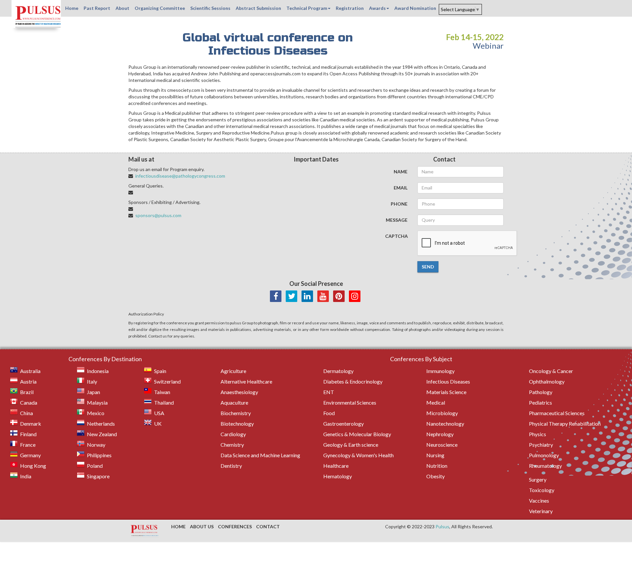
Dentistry (231, 466)
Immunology (440, 371)
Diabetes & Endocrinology (352, 381)
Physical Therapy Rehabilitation (565, 423)
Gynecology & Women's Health (358, 455)
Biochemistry (236, 413)
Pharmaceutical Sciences (557, 413)
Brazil (27, 392)
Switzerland (167, 381)
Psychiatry (541, 444)
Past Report (97, 8)
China (26, 413)
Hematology (337, 476)
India (25, 476)
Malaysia (97, 402)
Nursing (435, 455)
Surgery (537, 479)
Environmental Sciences (349, 402)
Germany (30, 455)
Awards (377, 8)
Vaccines (539, 500)
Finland (28, 434)
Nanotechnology (445, 423)
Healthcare (336, 466)
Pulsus (442, 526)
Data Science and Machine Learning (260, 455)
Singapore (98, 476)
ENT (328, 392)
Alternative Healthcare (246, 381)
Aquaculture (234, 402)
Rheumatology (545, 466)
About (122, 8)
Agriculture (233, 371)
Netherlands (101, 423)
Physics (537, 434)
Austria (28, 381)
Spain (160, 371)
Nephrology (440, 434)
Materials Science (446, 392)
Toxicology (541, 490)
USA (159, 413)
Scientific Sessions (210, 8)
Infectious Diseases (448, 381)
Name (401, 171)
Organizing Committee (160, 8)
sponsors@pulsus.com (158, 215)
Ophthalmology (547, 381)
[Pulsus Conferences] (144, 530)
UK (158, 423)
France (28, 444)
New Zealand (102, 434)
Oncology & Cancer (551, 371)
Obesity (435, 476)
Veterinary (541, 511)
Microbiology (442, 413)
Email (401, 187)
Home (71, 8)
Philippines (99, 455)
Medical (435, 402)
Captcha (396, 236)
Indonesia (98, 371)
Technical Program (306, 8)
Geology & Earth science (350, 444)
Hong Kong (33, 466)
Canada (28, 402)
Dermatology (338, 371)
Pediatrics (540, 402)
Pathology (540, 392)
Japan (93, 392)
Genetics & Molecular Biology (357, 434)
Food (329, 413)
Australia (30, 371)
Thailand (164, 402)
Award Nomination (415, 8)
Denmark (30, 423)
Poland (95, 466)
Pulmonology (544, 455)
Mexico (95, 413)
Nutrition (436, 466)
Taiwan (162, 392)
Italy (92, 381)
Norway (96, 444)
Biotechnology (237, 423)
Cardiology (233, 434)
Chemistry (232, 444)
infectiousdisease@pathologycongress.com (180, 176)
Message (397, 220)
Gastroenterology (343, 423)
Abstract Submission (258, 8)
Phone (399, 204)
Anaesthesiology (239, 392)
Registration (350, 8)
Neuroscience (442, 444)
